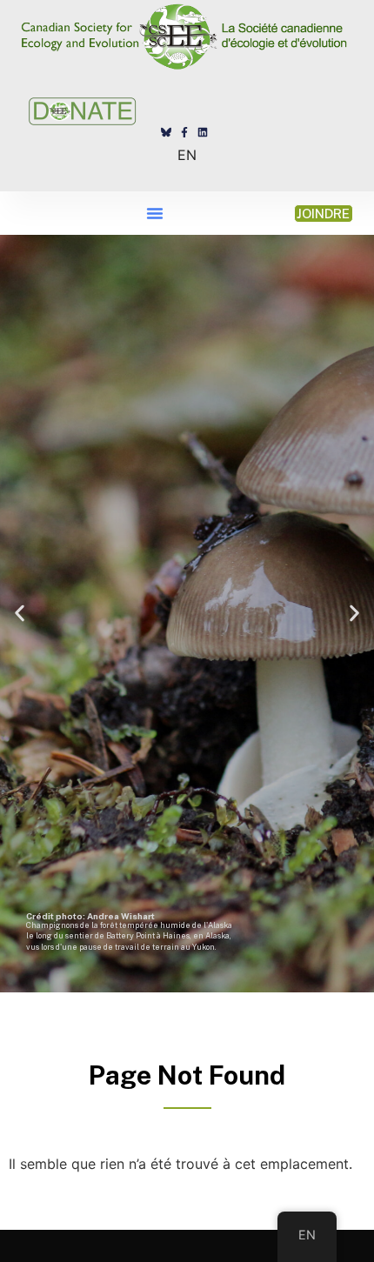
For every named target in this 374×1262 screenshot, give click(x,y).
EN (187, 155)
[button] (155, 213)
